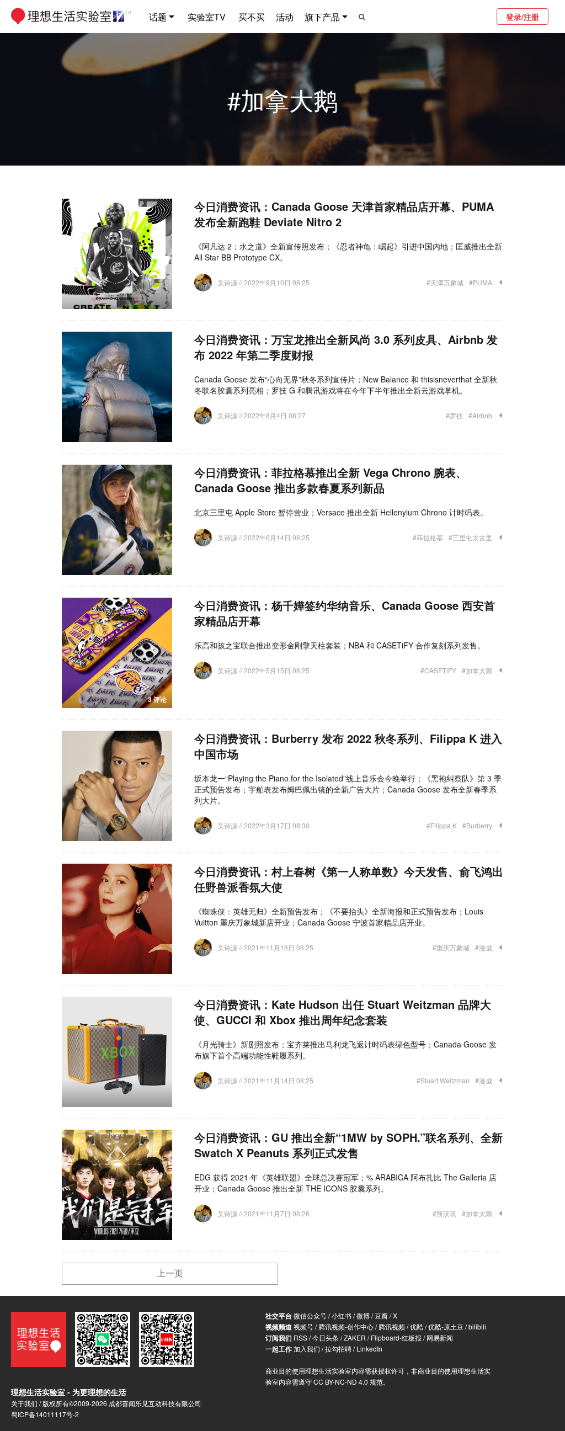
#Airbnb (480, 415)
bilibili (477, 1326)
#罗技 (454, 415)
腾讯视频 (392, 1326)
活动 (285, 16)
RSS (300, 1337)
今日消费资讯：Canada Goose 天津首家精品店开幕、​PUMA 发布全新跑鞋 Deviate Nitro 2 (344, 214)
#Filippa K (442, 825)
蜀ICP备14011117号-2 (45, 1414)
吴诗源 (228, 282)
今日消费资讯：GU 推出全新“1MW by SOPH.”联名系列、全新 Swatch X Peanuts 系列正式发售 (348, 1145)
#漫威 (483, 947)
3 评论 (157, 699)
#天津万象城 (445, 282)
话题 (158, 16)
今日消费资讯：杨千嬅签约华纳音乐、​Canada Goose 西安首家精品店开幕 (344, 613)
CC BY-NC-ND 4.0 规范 (348, 1381)
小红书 (341, 1315)
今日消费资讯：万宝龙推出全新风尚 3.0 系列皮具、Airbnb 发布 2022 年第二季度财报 (346, 347)
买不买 (251, 16)
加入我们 (307, 1348)
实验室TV (207, 16)
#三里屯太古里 (470, 537)
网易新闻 (440, 1337)
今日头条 (325, 1337)
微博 (363, 1315)
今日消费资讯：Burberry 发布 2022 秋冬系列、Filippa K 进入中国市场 (348, 746)
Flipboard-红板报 (396, 1337)
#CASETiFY (438, 670)
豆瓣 (381, 1315)
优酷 (416, 1326)
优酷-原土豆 (445, 1326)
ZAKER (355, 1337)
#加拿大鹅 (477, 670)
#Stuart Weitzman (443, 1080)
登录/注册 (522, 16)
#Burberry (477, 825)
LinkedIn (369, 1348)
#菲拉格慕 (428, 537)
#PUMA (480, 282)
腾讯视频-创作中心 (346, 1326)
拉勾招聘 (338, 1348)
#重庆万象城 (451, 947)
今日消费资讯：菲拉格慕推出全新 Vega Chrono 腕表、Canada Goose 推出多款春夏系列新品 (330, 480)
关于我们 (24, 1403)
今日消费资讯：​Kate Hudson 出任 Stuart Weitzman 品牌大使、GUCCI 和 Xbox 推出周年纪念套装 (342, 1012)
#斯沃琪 (444, 1213)
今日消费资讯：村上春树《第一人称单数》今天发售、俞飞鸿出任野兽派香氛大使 (348, 879)
